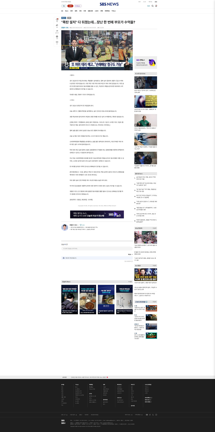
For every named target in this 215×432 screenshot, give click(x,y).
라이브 (132, 391)
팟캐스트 (146, 389)
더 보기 (130, 281)
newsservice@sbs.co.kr (108, 422)
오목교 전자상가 (120, 402)
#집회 (148, 6)
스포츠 (96, 11)
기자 (132, 395)
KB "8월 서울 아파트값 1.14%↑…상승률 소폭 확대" (83, 229)
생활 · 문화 (63, 397)
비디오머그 (119, 384)
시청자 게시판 (134, 401)
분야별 (62, 384)
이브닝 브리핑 (92, 389)
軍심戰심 (91, 387)
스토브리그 (119, 393)
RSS (132, 399)
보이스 (90, 398)
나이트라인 (77, 399)
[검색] (152, 6)
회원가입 (150, 1)
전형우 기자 (73, 225)
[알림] (156, 5)
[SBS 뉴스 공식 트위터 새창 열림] (153, 415)
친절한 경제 (105, 391)
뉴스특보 (77, 403)
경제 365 (105, 393)
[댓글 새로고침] (66, 244)
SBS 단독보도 (106, 389)
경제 (76, 11)
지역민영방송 (139, 415)
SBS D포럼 (147, 402)
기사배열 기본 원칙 (122, 424)
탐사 (104, 404)
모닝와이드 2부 (78, 393)
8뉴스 (66, 11)
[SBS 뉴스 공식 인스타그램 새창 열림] (156, 415)
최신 (62, 387)
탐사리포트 (105, 399)
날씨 (132, 387)
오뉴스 (76, 397)
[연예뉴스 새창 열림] (145, 62)
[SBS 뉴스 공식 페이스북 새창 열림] (150, 415)
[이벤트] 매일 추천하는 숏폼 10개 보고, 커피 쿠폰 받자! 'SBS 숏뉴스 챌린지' (88, 377)
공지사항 (133, 405)
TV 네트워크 (64, 403)
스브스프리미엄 (148, 384)
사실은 (104, 387)
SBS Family (128, 415)
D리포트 (105, 395)
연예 (101, 11)
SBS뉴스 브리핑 (92, 400)
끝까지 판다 (105, 402)
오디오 (90, 393)
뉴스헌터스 (77, 389)
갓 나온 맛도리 (120, 400)
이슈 (62, 405)
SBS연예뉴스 (148, 397)
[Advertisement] (97, 271)
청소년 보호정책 (131, 424)
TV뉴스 (114, 11)
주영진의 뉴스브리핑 (79, 395)
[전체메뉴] (62, 10)
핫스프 (135, 315)
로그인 (144, 1)
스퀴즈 (146, 393)
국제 (84, 11)
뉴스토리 (77, 401)
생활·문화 (90, 11)
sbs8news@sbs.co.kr (110, 420)
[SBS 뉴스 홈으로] (109, 4)
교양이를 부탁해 (120, 391)
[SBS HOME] (155, 1)
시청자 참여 (73, 415)
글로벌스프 (136, 324)
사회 (80, 11)
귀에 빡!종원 (119, 389)
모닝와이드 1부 (78, 391)
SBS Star (147, 399)
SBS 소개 (64, 415)
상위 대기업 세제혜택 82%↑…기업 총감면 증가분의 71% (84, 227)
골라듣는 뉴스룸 (92, 396)
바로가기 (133, 384)
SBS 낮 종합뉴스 (92, 402)
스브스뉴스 (119, 397)
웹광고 (80, 414)
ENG (139, 1)
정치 (71, 11)
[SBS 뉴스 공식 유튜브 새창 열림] (147, 415)
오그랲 (135, 305)
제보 (132, 389)
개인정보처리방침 (94, 414)
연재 (104, 384)
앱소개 (132, 397)
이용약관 (86, 414)
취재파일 (107, 11)
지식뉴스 (146, 387)
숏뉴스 (132, 393)
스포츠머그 (119, 387)
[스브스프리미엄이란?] (147, 301)
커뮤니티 (146, 391)
